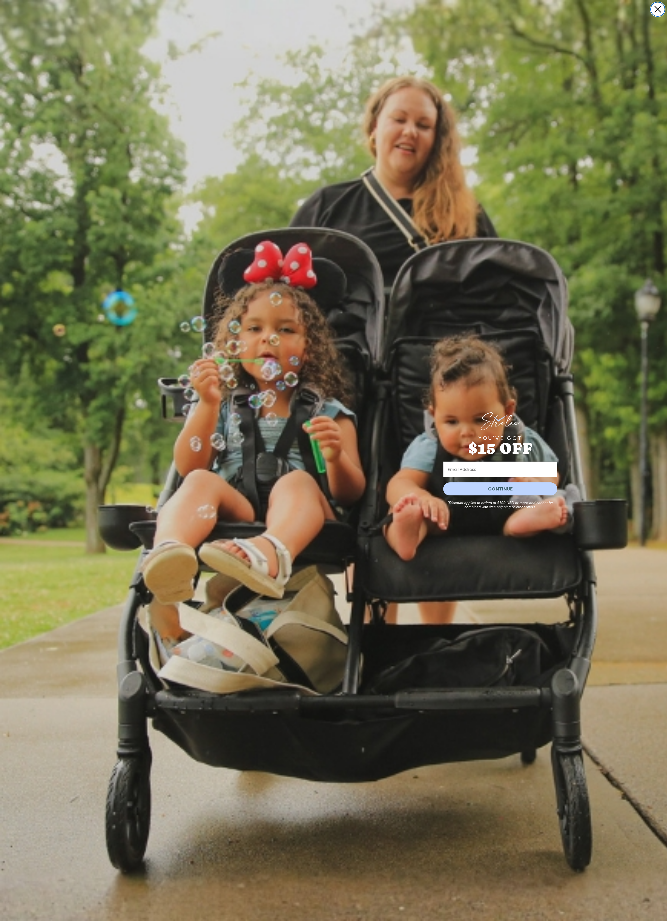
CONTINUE (500, 489)
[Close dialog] (658, 9)
